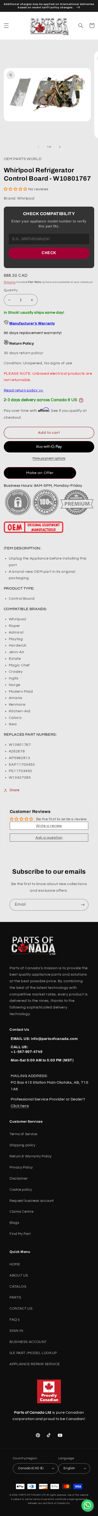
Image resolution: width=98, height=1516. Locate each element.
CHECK (49, 253)
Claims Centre (21, 1211)
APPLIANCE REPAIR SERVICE (35, 1364)
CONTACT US (21, 1308)
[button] (6, 25)
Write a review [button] (49, 826)
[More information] (81, 400)
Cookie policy (21, 1189)
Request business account (32, 1201)
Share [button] (15, 790)
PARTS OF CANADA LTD (32, 1495)
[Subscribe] (82, 905)
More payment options (49, 458)
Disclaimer (19, 1178)
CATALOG (18, 1286)
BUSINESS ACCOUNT (28, 1342)
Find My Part (20, 1234)
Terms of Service (23, 1134)
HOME (15, 1264)
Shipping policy (22, 1145)
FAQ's (15, 1319)
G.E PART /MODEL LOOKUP (33, 1353)
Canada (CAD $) (30, 1468)
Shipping (10, 282)
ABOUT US (19, 1275)
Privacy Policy (21, 1167)
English (69, 1468)
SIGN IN (16, 1331)
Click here (20, 1106)
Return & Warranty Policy (31, 1156)
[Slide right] (59, 147)
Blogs (14, 1223)
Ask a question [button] (49, 837)
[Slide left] (38, 147)
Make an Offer (40, 473)
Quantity (11, 290)
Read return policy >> (23, 390)
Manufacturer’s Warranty (32, 323)
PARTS (15, 1297)
